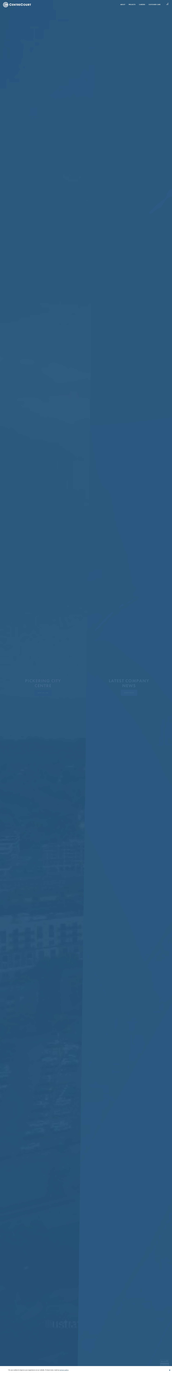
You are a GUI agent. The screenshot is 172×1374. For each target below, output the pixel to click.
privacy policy (64, 1370)
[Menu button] (167, 4)
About (122, 4)
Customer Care (155, 4)
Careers (142, 4)
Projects (132, 4)
